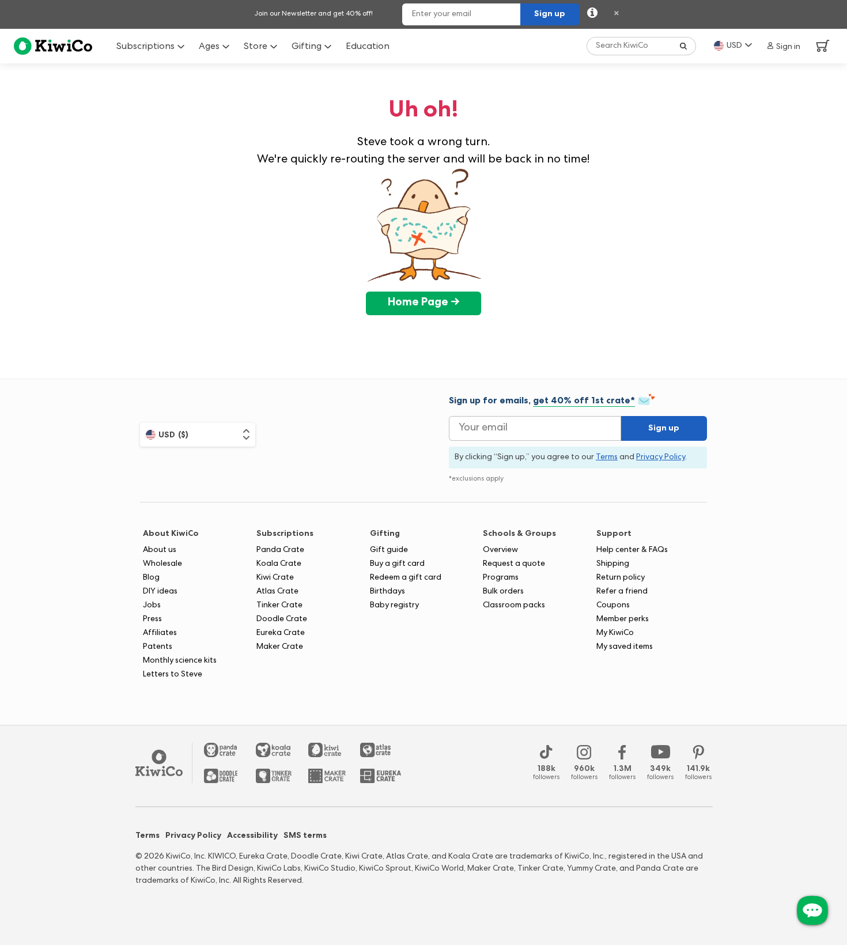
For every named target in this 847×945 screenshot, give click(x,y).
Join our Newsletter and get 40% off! (314, 14)
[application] (812, 910)
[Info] (592, 14)
